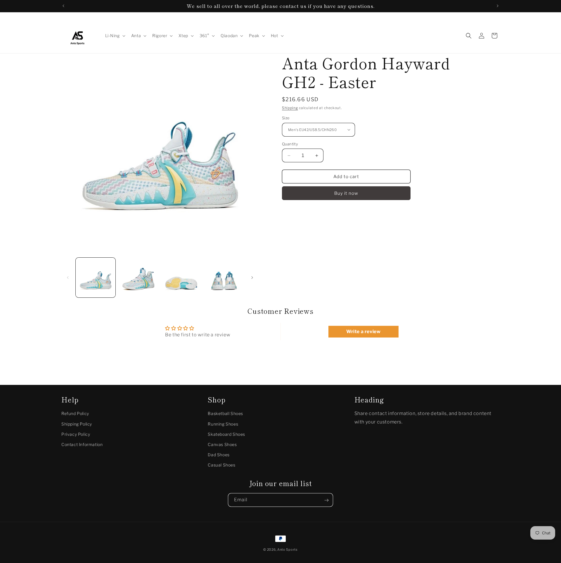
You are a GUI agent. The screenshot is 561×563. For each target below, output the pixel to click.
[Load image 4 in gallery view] (224, 277)
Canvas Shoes (222, 444)
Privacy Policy (75, 434)
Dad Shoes (218, 454)
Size (286, 118)
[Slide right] (252, 277)
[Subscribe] (326, 500)
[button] (115, 36)
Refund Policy (75, 413)
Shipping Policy (76, 423)
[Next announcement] (497, 5)
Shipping (290, 108)
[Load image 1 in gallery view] (95, 277)
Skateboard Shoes (226, 434)
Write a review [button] (363, 331)
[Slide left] (67, 277)
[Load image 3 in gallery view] (181, 277)
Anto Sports (287, 549)
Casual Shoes (221, 465)
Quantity (290, 144)
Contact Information (82, 444)
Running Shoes (223, 423)
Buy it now (346, 193)
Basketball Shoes (225, 413)
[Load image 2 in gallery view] (138, 277)
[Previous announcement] (63, 5)
